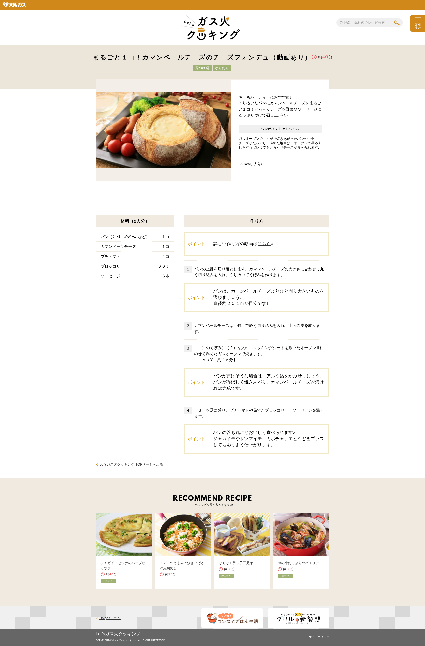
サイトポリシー (319, 637)
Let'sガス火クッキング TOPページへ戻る (131, 464)
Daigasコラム (110, 618)
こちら (264, 243)
